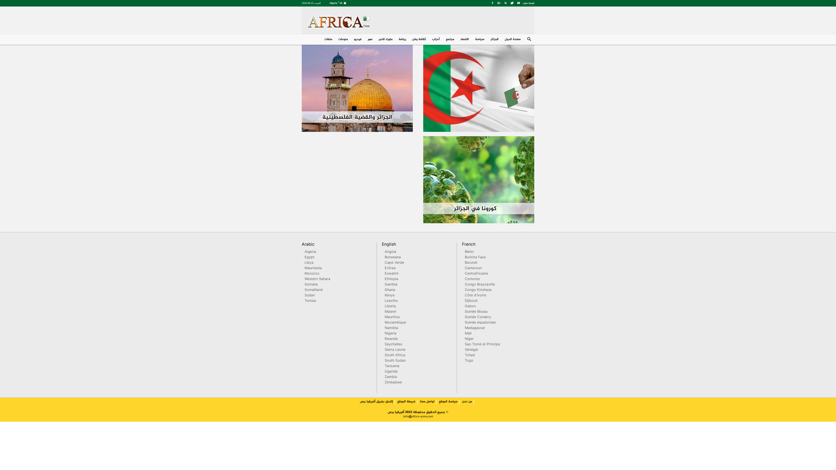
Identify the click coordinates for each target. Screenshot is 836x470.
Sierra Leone (395, 350)
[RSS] (505, 3)
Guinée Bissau (476, 312)
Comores (472, 279)
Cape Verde (394, 263)
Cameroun (473, 268)
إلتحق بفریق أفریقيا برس (376, 402)
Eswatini (391, 273)
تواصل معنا (427, 402)
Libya (309, 263)
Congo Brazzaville (480, 284)
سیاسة (479, 39)
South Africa (395, 355)
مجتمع (450, 39)
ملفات (328, 39)
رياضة (402, 39)
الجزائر (494, 39)
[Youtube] (518, 3)
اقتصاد (464, 39)
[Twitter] (512, 3)
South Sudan (395, 361)
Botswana (393, 257)
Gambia (391, 284)
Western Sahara (317, 279)
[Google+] (499, 3)
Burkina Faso (475, 257)
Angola (390, 252)
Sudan (310, 295)
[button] (529, 40)
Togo (469, 361)
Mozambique (395, 322)
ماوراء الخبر (386, 39)
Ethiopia (391, 279)
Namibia (391, 328)
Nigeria (390, 333)
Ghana (390, 290)
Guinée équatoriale (480, 322)
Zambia (391, 377)
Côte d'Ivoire (475, 295)
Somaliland (314, 290)
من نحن (467, 402)
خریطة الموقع (406, 402)
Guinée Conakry (478, 317)
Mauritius (392, 317)
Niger (469, 339)
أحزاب (436, 39)
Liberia (390, 306)
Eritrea (390, 268)
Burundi (471, 263)
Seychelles (393, 344)
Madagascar (475, 328)
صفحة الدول (513, 39)
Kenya (389, 295)
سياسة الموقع (448, 402)
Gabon (470, 306)
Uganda (391, 371)
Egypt (309, 257)
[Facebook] (492, 3)
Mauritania (313, 268)
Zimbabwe (393, 382)
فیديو (358, 39)
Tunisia (310, 301)
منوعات (343, 39)
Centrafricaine (476, 273)
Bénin (469, 252)
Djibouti (471, 301)
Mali (468, 333)
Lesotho (391, 301)
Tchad (470, 355)
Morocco (312, 273)
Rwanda (391, 339)
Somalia (311, 284)
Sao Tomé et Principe (482, 344)
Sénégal (471, 350)
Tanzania (392, 366)
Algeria (310, 252)
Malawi (390, 312)
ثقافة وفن (419, 39)
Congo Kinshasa (478, 290)
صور (370, 39)
